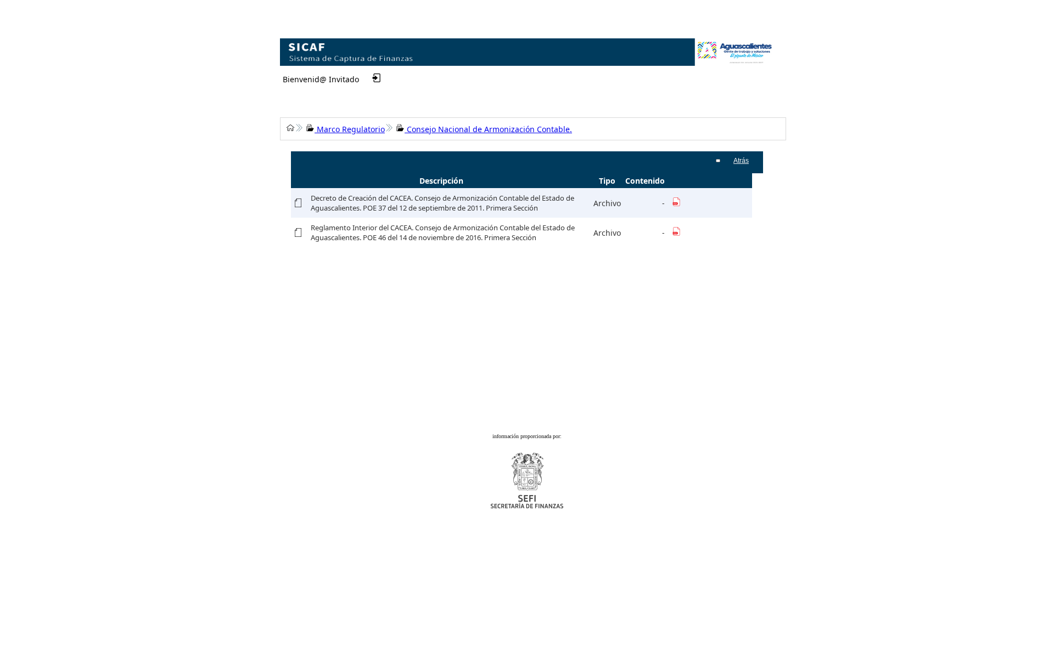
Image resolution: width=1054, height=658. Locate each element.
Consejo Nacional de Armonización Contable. (488, 129)
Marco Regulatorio (350, 129)
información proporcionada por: (527, 436)
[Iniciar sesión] (365, 77)
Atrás (741, 160)
